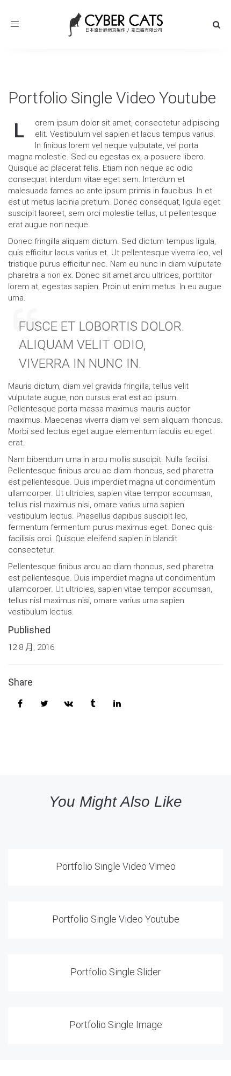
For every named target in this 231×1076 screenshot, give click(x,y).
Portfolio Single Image (115, 1024)
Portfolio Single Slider (115, 971)
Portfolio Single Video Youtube (112, 97)
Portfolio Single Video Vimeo (116, 866)
